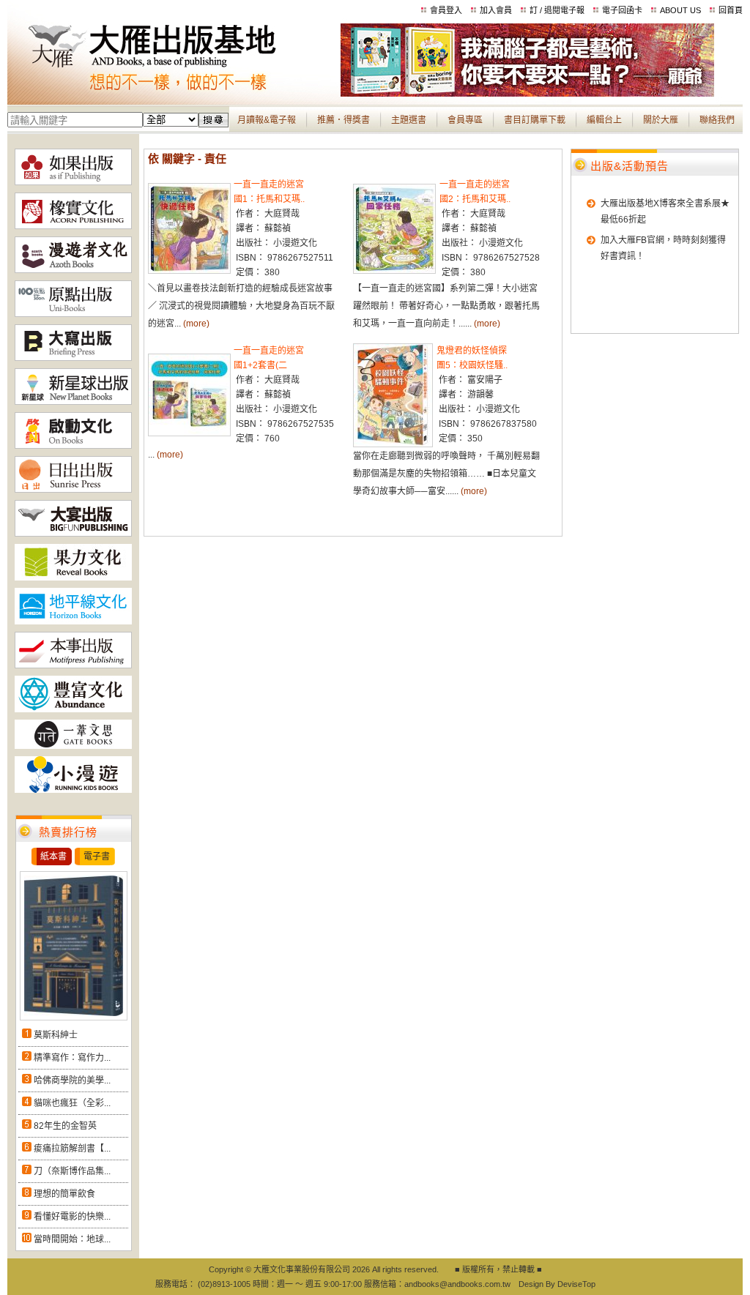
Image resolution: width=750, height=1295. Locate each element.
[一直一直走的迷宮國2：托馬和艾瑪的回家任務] (394, 271)
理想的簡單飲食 (64, 1194)
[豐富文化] (73, 709)
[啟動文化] (73, 446)
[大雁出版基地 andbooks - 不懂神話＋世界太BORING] (527, 94)
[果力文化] (73, 577)
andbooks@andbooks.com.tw (457, 1284)
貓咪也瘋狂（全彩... (72, 1103)
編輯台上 (604, 120)
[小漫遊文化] (73, 790)
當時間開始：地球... (72, 1239)
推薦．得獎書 (343, 120)
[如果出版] (73, 182)
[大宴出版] (73, 534)
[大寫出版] (73, 358)
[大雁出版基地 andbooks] (174, 94)
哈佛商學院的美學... (72, 1080)
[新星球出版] (73, 402)
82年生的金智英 (65, 1126)
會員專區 (465, 120)
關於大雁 (660, 120)
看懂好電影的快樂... (72, 1217)
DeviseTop (576, 1284)
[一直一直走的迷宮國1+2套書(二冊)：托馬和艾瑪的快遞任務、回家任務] (189, 433)
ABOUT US (680, 10)
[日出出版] (73, 490)
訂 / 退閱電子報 (557, 10)
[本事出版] (73, 665)
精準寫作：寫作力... (72, 1058)
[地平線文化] (73, 621)
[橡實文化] (73, 226)
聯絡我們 (717, 120)
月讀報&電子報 (266, 120)
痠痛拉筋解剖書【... (72, 1148)
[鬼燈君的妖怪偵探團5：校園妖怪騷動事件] (393, 444)
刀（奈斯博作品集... (72, 1171)
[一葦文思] (73, 746)
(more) (196, 323)
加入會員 (496, 10)
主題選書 (408, 120)
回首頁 (731, 10)
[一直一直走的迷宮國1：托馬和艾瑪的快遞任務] (189, 271)
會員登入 (446, 10)
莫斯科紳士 (56, 1035)
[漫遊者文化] (73, 270)
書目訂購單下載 (534, 120)
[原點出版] (73, 314)
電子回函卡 (622, 10)
